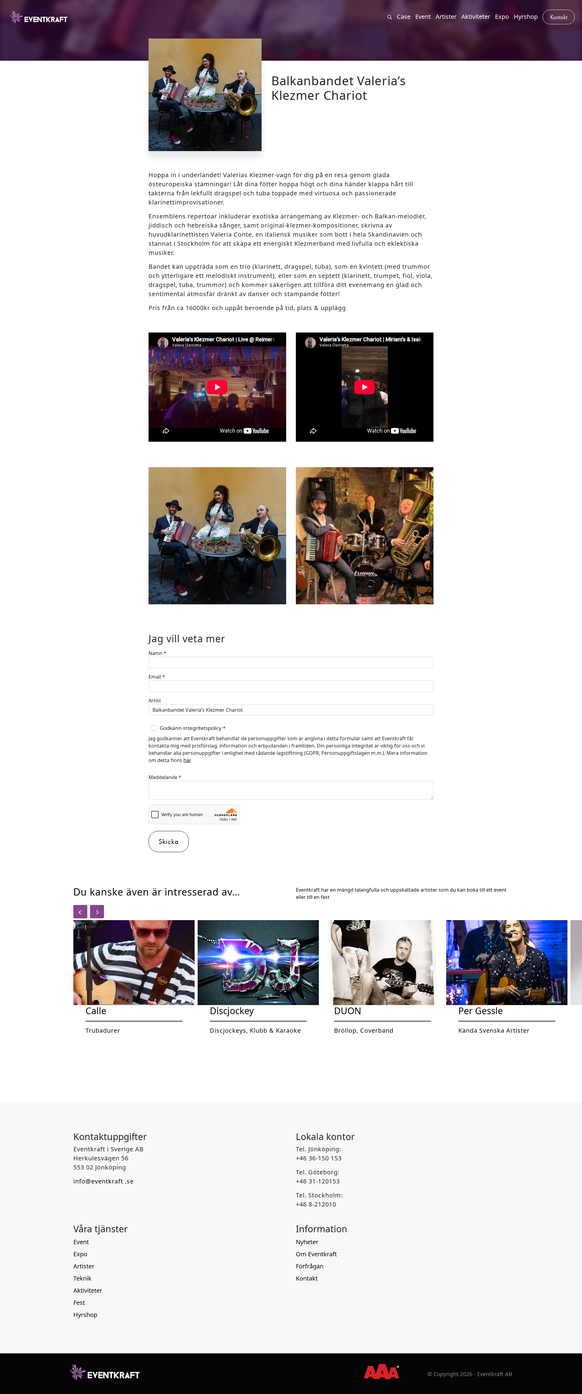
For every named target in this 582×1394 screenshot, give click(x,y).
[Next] (97, 911)
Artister (83, 1266)
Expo (80, 1254)
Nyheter (307, 1242)
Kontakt (307, 1278)
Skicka (169, 841)
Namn (157, 653)
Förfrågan (309, 1266)
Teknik (82, 1278)
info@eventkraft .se (103, 1181)
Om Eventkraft (316, 1254)
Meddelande (165, 777)
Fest (79, 1302)
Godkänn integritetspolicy (193, 727)
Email (157, 676)
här (186, 760)
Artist (155, 700)
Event (81, 1242)
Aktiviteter (87, 1290)
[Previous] (80, 911)
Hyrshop (85, 1315)
